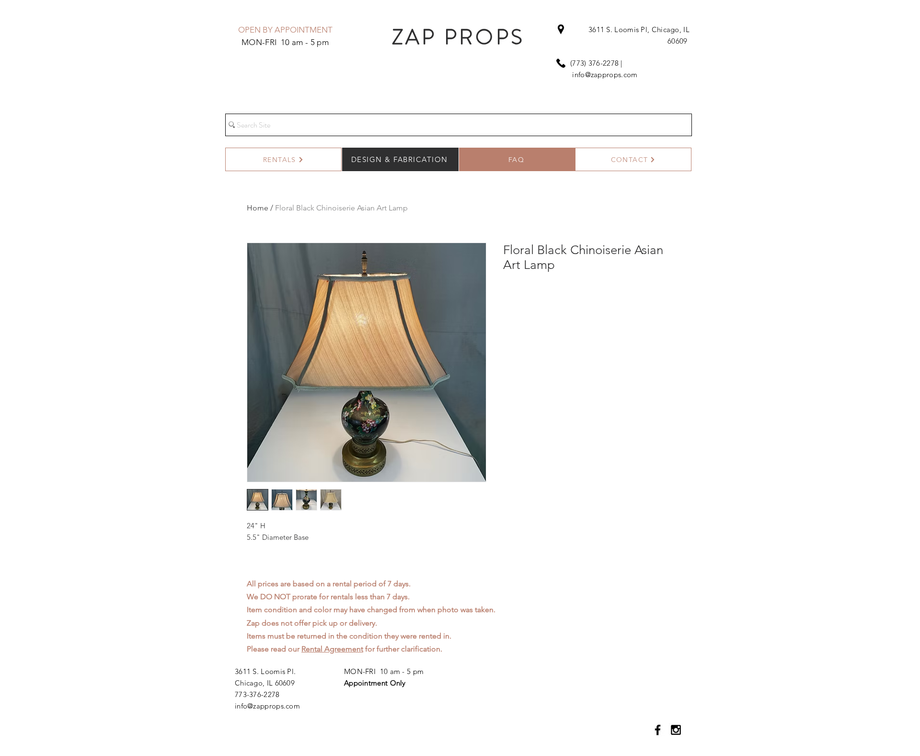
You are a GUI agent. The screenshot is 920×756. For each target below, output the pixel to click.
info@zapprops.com (604, 74)
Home (257, 207)
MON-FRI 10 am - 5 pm (384, 671)
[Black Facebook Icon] (658, 730)
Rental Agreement (332, 648)
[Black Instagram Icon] (676, 730)
